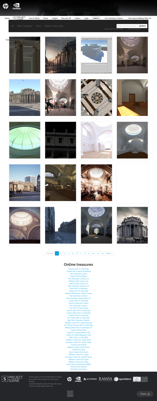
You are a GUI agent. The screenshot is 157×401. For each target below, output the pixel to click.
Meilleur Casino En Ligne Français (78, 323)
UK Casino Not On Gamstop (78, 318)
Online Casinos (134, 29)
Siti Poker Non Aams (78, 369)
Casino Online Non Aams (78, 303)
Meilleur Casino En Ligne (78, 355)
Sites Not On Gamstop (79, 288)
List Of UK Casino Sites (78, 308)
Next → (109, 253)
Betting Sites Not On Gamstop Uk (78, 328)
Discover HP (66, 18)
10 (93, 253)
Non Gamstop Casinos (114, 18)
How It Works (34, 18)
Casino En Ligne (78, 350)
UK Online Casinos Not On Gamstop (78, 325)
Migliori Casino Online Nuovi (78, 347)
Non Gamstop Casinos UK (78, 279)
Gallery (77, 18)
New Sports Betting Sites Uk (139, 18)
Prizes (45, 18)
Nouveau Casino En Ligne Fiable (79, 342)
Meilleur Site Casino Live (78, 281)
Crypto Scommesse (78, 345)
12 (102, 253)
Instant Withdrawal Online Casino (78, 293)
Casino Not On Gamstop (78, 291)
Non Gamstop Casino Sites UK (78, 298)
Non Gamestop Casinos (15, 40)
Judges (55, 18)
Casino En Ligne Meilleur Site (78, 332)
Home (7, 18)
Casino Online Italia (78, 330)
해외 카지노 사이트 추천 (78, 337)
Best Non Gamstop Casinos (79, 320)
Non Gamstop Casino (78, 274)
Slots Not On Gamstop (114, 29)
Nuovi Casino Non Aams (78, 352)
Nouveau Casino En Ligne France (78, 357)
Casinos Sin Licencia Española (78, 271)
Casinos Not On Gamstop (78, 269)
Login (86, 18)
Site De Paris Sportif (79, 367)
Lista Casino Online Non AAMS (78, 364)
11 (98, 253)
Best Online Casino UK (79, 284)
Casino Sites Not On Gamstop (79, 310)
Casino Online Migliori (78, 276)
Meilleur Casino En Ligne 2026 (78, 340)
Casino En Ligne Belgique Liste (78, 335)
